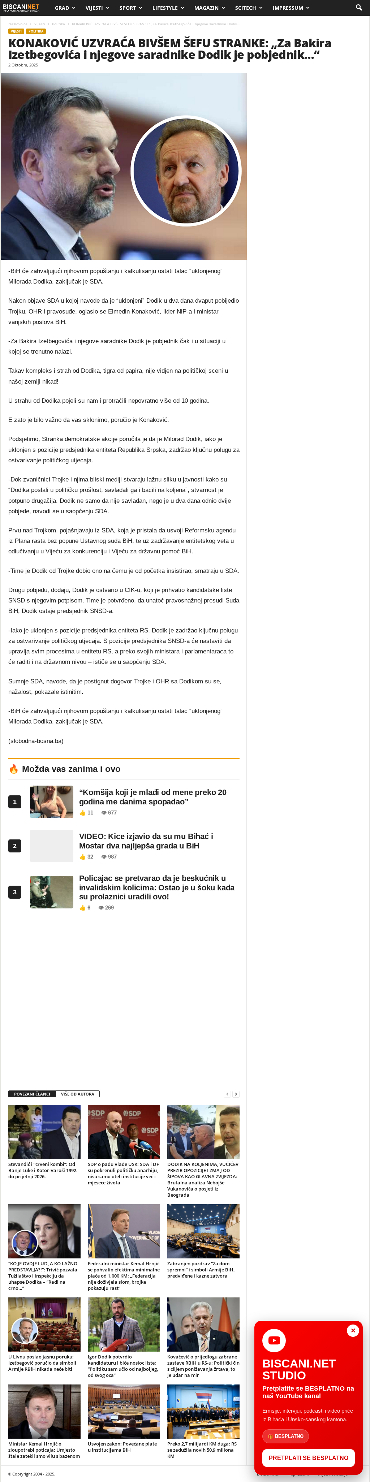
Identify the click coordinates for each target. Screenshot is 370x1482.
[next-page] (236, 1094)
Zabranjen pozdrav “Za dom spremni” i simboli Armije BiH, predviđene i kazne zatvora (201, 1269)
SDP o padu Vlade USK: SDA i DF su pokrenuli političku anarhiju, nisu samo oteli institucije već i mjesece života (123, 1173)
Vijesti (94, 7)
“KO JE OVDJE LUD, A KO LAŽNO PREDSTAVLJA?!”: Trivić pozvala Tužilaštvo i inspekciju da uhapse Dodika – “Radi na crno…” (42, 1275)
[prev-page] (227, 1094)
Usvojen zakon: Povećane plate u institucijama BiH (122, 1446)
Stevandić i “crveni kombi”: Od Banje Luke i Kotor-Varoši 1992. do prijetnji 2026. (43, 1170)
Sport (128, 7)
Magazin (206, 7)
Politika (58, 23)
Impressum (288, 7)
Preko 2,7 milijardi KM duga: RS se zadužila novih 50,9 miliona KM (202, 1449)
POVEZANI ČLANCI (32, 1094)
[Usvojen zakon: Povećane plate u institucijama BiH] (124, 1411)
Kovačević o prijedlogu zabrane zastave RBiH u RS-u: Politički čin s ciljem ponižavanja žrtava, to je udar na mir (203, 1365)
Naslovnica (17, 23)
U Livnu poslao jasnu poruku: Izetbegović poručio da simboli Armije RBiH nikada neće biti (42, 1362)
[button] (359, 8)
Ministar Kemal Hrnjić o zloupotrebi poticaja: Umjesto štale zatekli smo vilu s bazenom (44, 1449)
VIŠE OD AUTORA (77, 1094)
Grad (62, 7)
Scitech (245, 7)
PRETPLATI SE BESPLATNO (308, 1458)
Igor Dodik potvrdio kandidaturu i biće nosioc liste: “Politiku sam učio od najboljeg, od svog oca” (123, 1365)
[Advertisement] (124, 996)
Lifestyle (165, 7)
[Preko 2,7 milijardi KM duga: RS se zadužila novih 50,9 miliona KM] (203, 1411)
